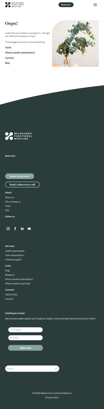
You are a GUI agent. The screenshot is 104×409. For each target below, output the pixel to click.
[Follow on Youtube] (29, 229)
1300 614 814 (11, 294)
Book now (66, 4)
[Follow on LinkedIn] (22, 229)
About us (9, 197)
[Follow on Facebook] (15, 229)
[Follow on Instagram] (11, 45)
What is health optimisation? (20, 52)
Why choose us (12, 201)
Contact (9, 57)
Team (8, 205)
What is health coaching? (17, 283)
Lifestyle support (13, 259)
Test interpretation (14, 255)
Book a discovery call (22, 184)
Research (10, 274)
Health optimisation (15, 250)
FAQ (7, 210)
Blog (7, 62)
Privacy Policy (52, 397)
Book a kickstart (20, 176)
